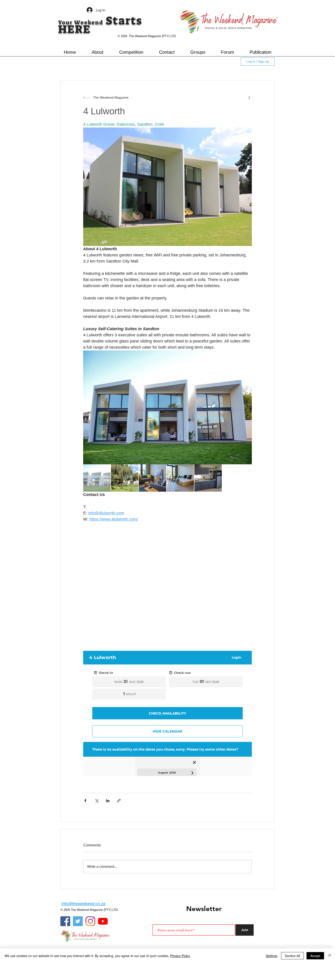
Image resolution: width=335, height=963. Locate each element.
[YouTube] (103, 921)
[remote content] (167, 585)
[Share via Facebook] (85, 800)
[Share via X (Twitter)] (96, 800)
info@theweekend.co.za (83, 904)
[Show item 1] (97, 478)
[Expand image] (167, 407)
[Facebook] (65, 921)
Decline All (292, 955)
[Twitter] (78, 921)
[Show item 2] (124, 478)
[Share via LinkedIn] (108, 800)
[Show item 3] (152, 478)
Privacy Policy (180, 955)
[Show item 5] (208, 478)
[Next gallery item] (246, 407)
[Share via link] (119, 800)
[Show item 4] (180, 478)
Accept (315, 955)
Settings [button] (271, 955)
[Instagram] (90, 921)
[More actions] (249, 97)
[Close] (329, 955)
